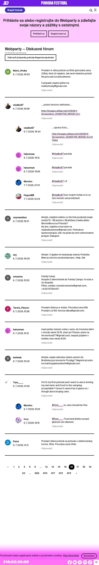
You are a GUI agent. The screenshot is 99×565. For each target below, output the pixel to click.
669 (37, 473)
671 (53, 473)
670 (45, 473)
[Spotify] (85, 562)
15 (65, 466)
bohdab (17, 357)
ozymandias (20, 217)
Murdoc (28, 181)
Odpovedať (46, 90)
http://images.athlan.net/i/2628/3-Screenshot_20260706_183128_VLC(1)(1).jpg (72, 137)
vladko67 (18, 105)
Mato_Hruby (20, 70)
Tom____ (18, 382)
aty (15, 254)
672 (61, 473)
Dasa (16, 441)
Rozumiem (89, 556)
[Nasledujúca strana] (75, 473)
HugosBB (29, 195)
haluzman (29, 154)
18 (84, 466)
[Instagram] (80, 562)
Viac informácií (71, 555)
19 (90, 466)
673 (69, 473)
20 (23, 473)
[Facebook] (70, 562)
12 (46, 466)
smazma (18, 276)
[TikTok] (90, 562)
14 (59, 466)
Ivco (26, 419)
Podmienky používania (15, 53)
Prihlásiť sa (38, 33)
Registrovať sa (58, 33)
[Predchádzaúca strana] (8, 467)
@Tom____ (57, 405)
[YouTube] (75, 562)
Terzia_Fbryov (21, 307)
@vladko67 (58, 153)
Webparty (13, 49)
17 (78, 466)
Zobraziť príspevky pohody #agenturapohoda (30, 57)
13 (53, 466)
